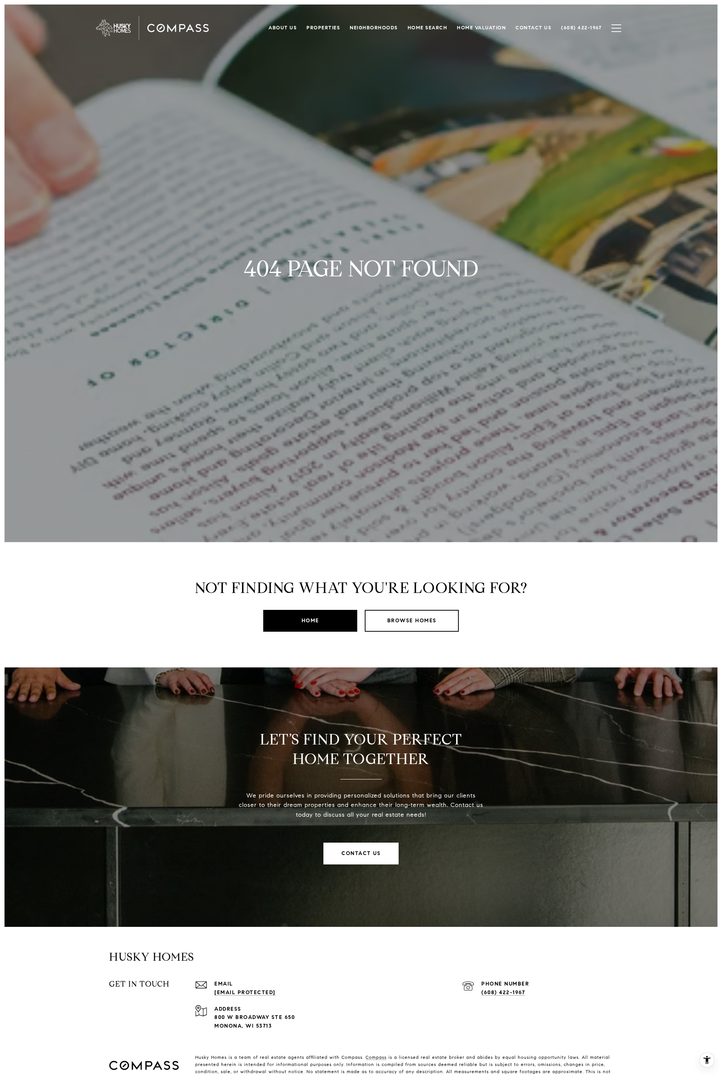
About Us (282, 28)
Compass (376, 1057)
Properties (323, 28)
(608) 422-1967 (503, 992)
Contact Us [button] (361, 853)
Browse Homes (412, 620)
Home (310, 620)
